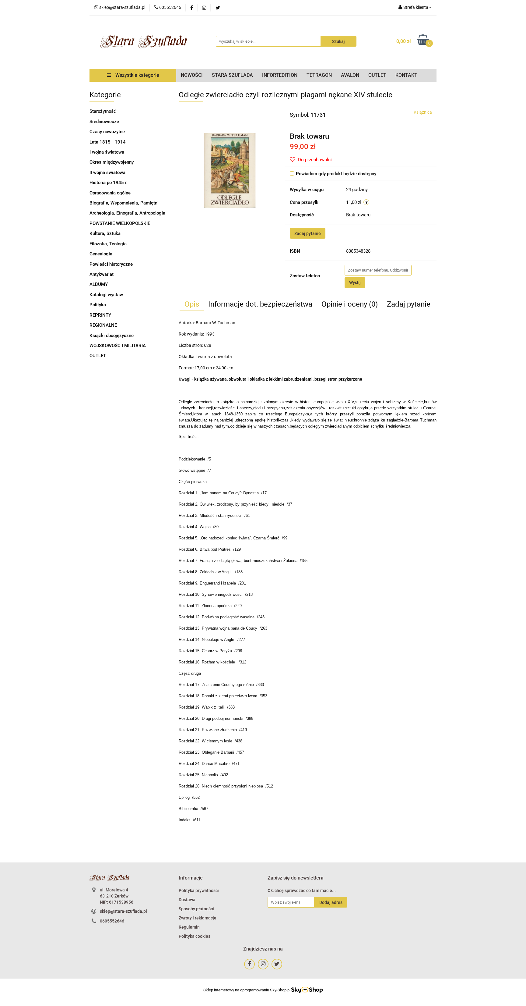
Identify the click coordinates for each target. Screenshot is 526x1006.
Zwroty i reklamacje (197, 917)
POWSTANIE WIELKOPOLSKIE (119, 223)
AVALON (350, 75)
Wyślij (355, 282)
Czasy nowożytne (107, 131)
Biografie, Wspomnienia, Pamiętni (124, 203)
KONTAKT (406, 75)
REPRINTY (100, 315)
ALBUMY (98, 284)
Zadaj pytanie (307, 233)
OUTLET (377, 75)
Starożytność (102, 111)
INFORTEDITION (279, 75)
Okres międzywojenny (111, 162)
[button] (191, 878)
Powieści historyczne (111, 264)
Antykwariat (101, 274)
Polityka (97, 304)
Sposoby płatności (196, 908)
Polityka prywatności (199, 890)
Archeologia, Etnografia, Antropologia (127, 213)
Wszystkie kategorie (136, 75)
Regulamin (189, 927)
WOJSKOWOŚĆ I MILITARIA (117, 345)
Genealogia (100, 254)
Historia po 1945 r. (108, 182)
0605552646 (112, 921)
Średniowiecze (104, 121)
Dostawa (187, 899)
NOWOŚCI (192, 75)
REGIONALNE (103, 325)
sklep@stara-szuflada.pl (123, 911)
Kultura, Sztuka (105, 233)
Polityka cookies (194, 936)
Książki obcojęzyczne (111, 335)
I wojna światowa (106, 152)
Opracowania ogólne (110, 193)
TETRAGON (319, 75)
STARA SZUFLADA (232, 75)
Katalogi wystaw (106, 294)
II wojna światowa (107, 172)
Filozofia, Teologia (108, 244)
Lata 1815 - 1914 (107, 142)
